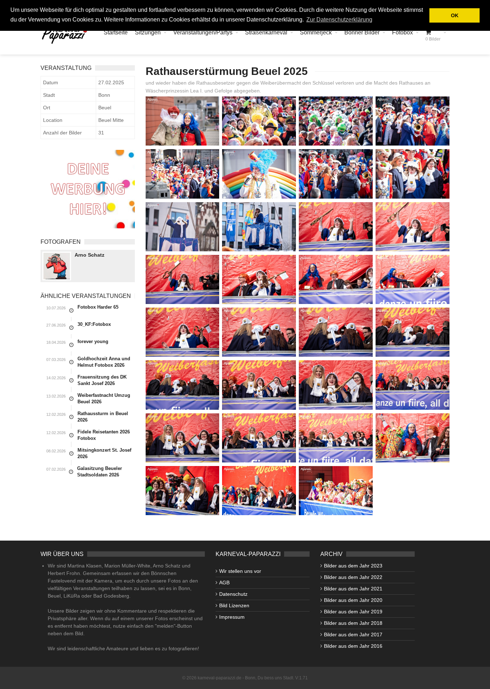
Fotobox (402, 32)
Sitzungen (148, 32)
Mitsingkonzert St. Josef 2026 (104, 453)
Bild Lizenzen (234, 605)
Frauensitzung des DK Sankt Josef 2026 (102, 380)
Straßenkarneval (266, 32)
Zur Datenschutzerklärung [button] (339, 19)
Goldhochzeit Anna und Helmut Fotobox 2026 (103, 362)
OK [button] (454, 15)
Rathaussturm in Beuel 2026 (102, 417)
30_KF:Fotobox (94, 324)
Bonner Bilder (362, 32)
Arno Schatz (89, 255)
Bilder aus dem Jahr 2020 (353, 600)
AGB (224, 582)
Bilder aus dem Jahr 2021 (353, 588)
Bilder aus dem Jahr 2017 (353, 634)
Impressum (232, 617)
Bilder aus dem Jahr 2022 (353, 577)
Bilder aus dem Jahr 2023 (353, 566)
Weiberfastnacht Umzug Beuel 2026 (103, 398)
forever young (92, 341)
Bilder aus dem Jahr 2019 (353, 611)
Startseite (116, 32)
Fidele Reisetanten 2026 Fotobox (103, 435)
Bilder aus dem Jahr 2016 (353, 646)
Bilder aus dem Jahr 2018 (353, 623)
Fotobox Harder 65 (97, 307)
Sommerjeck (316, 32)
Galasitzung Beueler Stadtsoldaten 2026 (99, 471)
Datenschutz (233, 594)
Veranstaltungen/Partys (202, 32)
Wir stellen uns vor (240, 571)
